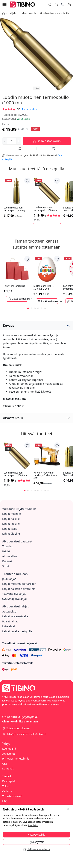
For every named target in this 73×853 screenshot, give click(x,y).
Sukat (5, 566)
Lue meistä (9, 748)
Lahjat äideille (11, 533)
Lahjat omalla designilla (17, 631)
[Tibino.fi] (23, 4)
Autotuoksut (9, 611)
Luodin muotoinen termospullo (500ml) (14, 209)
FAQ (4, 801)
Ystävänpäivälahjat (14, 593)
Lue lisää (33, 825)
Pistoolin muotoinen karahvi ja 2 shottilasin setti (45, 475)
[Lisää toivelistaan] (27, 181)
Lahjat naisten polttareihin (19, 589)
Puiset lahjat (10, 621)
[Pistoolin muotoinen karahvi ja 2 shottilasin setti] (47, 455)
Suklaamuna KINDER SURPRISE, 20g (44, 287)
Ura (4, 763)
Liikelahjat (8, 626)
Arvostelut (13, 418)
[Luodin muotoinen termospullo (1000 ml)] (47, 191)
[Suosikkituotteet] (62, 4)
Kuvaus (8, 325)
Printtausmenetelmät (15, 758)
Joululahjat (9, 579)
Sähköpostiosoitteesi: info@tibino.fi (26, 734)
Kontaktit (7, 768)
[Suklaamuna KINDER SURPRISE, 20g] (47, 269)
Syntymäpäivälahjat (14, 599)
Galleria (7, 791)
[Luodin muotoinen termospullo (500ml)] (17, 191)
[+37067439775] (56, 4)
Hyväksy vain (37, 842)
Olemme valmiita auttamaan (20, 721)
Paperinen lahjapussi (14, 286)
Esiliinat (7, 561)
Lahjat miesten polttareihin (19, 584)
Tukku (6, 786)
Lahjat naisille (11, 519)
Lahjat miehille (28, 13)
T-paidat (7, 546)
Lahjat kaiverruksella (15, 616)
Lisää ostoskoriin (48, 141)
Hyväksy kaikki (36, 834)
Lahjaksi (13, 13)
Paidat (6, 551)
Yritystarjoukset (12, 796)
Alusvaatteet (10, 556)
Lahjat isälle (9, 528)
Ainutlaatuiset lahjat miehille (54, 13)
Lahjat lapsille (11, 523)
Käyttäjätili (9, 781)
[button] (69, 4)
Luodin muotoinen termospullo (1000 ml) (45, 209)
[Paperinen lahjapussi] (17, 269)
